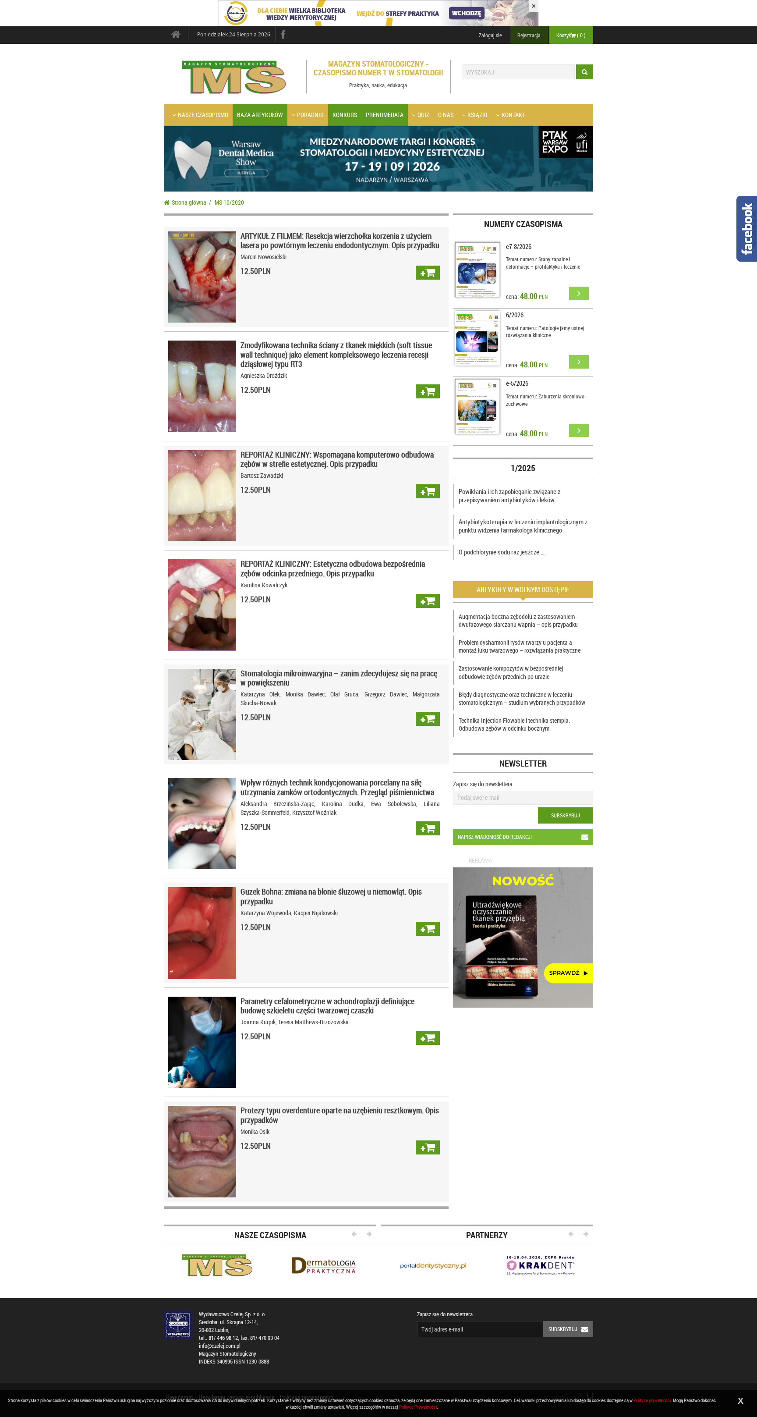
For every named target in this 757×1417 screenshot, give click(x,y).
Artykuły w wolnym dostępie (523, 589)
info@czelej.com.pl (220, 1346)
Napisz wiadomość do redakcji (495, 836)
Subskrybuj (565, 815)
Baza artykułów (260, 114)
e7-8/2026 (518, 246)
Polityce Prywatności (418, 1406)
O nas (445, 114)
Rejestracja (529, 35)
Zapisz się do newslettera (483, 784)
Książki (477, 114)
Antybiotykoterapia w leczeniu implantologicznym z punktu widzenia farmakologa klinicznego (523, 526)
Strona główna (189, 202)
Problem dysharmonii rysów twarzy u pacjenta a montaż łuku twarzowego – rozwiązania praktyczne (519, 646)
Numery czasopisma (523, 224)
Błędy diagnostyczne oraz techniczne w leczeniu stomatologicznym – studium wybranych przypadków (522, 698)
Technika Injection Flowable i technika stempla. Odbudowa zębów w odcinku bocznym (514, 724)
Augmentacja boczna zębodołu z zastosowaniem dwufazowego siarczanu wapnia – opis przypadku (518, 620)
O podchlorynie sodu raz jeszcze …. (502, 551)
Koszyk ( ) (571, 35)
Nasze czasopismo (203, 114)
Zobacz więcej (202, 277)
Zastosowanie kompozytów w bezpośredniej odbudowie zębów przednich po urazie (511, 672)
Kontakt (513, 114)
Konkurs (345, 114)
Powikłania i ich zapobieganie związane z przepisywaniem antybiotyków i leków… (509, 495)
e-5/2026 (517, 383)
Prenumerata (384, 114)
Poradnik (310, 114)
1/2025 (523, 468)
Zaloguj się (490, 35)
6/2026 (515, 314)
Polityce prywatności (652, 1400)
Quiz (423, 114)
